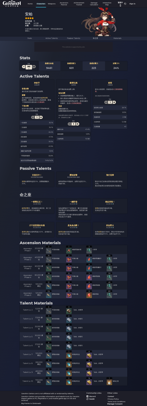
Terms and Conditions (116, 402)
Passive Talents (73, 38)
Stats (29, 38)
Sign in (132, 4)
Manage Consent (114, 404)
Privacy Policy (113, 399)
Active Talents (52, 38)
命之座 (95, 38)
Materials (117, 38)
